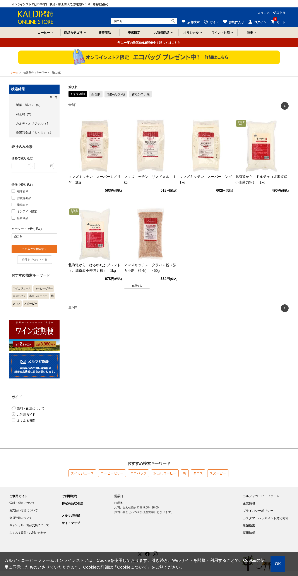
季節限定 (134, 32)
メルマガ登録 (71, 515)
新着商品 (105, 32)
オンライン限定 (27, 211)
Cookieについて (132, 567)
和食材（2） (24, 114)
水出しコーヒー (38, 295)
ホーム (14, 72)
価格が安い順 (116, 94)
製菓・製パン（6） (29, 105)
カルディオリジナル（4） (33, 123)
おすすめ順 (78, 93)
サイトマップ (71, 523)
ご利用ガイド (26, 414)
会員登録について (20, 517)
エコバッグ (19, 295)
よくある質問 (26, 420)
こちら (176, 42)
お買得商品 (24, 198)
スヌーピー (30, 303)
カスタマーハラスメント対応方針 (266, 518)
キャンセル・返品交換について (29, 525)
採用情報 (249, 532)
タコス (17, 303)
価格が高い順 (140, 94)
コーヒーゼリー (43, 288)
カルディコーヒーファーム (261, 496)
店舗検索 (249, 525)
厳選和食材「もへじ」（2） (35, 132)
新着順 (95, 94)
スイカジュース (22, 288)
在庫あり (22, 191)
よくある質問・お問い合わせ (27, 532)
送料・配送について (31, 408)
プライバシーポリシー (258, 510)
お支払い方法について (23, 510)
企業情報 (249, 503)
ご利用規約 (69, 496)
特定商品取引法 (72, 503)
